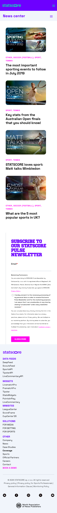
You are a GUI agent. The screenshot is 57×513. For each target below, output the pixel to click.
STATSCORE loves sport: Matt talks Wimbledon (24, 166)
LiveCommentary (11, 402)
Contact (7, 464)
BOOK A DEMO (10, 467)
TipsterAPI (8, 372)
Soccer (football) (23, 57)
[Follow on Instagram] (28, 495)
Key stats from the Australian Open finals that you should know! (23, 119)
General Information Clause (20, 486)
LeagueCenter (10, 409)
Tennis (9, 60)
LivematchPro (10, 384)
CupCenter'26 (10, 416)
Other (9, 57)
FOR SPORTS (9, 431)
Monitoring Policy (41, 486)
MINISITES (8, 405)
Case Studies (9, 447)
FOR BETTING (9, 428)
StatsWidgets (9, 395)
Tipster (6, 391)
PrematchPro (9, 388)
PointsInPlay (9, 398)
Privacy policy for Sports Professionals (35, 483)
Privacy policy (10, 483)
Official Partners (11, 457)
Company (7, 440)
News (5, 443)
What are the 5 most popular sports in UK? (23, 215)
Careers (6, 461)
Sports (6, 454)
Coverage (7, 450)
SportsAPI (8, 369)
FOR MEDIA (8, 424)
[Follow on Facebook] (16, 495)
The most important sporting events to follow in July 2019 (26, 69)
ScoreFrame (9, 412)
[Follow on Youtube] (52, 495)
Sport (38, 57)
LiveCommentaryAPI (13, 376)
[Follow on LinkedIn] (4, 495)
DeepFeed (8, 362)
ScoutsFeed (9, 365)
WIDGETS (8, 381)
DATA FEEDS (9, 358)
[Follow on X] (40, 495)
